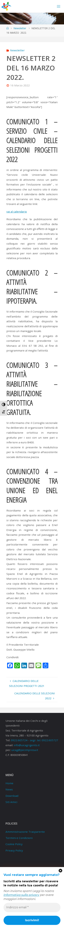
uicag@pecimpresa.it (24, 750)
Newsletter (20, 28)
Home (9, 783)
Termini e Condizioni (19, 838)
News (9, 789)
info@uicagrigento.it (27, 745)
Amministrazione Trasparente (25, 831)
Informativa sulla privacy (21, 895)
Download (12, 795)
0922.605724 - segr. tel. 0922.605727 (34, 740)
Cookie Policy (14, 844)
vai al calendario (16, 211)
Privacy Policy (14, 850)
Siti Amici (11, 802)
